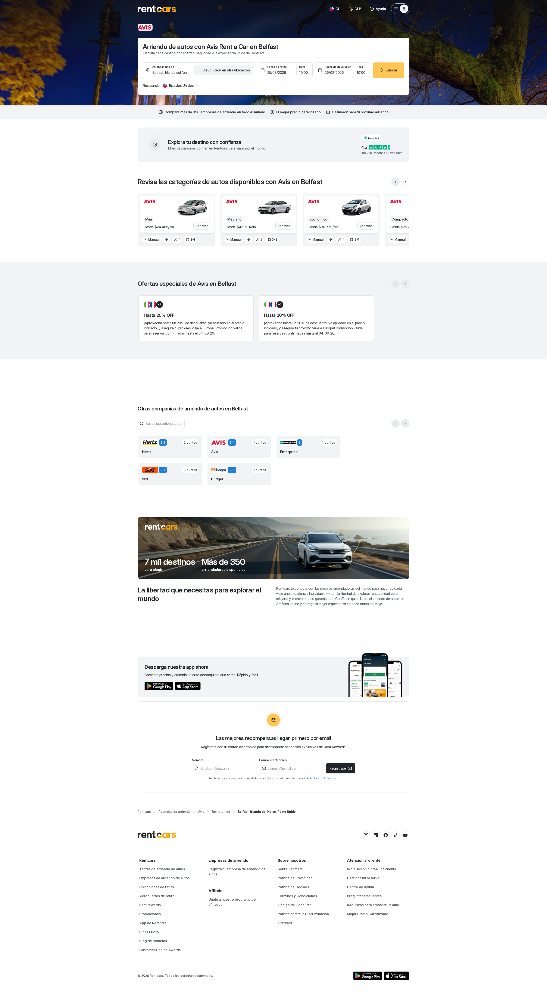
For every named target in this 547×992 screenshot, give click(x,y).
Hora (302, 66)
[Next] (405, 182)
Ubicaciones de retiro (156, 887)
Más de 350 (223, 562)
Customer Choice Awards (160, 950)
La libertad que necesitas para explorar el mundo (199, 594)
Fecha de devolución (338, 66)
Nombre (198, 760)
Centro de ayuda (360, 887)
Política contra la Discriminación (303, 914)
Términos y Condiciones (297, 896)
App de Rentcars (152, 923)
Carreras (285, 923)
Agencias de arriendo (175, 811)
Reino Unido (221, 811)
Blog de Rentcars (153, 941)
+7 (159, 304)
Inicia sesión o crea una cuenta (371, 869)
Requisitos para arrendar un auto (373, 905)
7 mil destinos (169, 562)
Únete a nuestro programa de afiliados (232, 902)
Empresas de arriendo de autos (164, 878)
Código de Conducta (294, 905)
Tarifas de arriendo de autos (162, 869)
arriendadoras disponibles (224, 569)
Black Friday (149, 932)
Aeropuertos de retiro (157, 896)
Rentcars (144, 811)
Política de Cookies (293, 887)
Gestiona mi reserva (363, 878)
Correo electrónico (273, 760)
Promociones (150, 914)
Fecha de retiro (277, 66)
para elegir (153, 569)
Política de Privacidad (324, 778)
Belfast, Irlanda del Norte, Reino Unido (267, 811)
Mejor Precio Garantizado (367, 914)
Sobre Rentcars (290, 869)
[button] (374, 138)
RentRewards (150, 905)
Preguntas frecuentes (364, 896)
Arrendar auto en (163, 66)
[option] (151, 239)
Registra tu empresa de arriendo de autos (237, 871)
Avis (201, 811)
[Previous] (395, 182)
